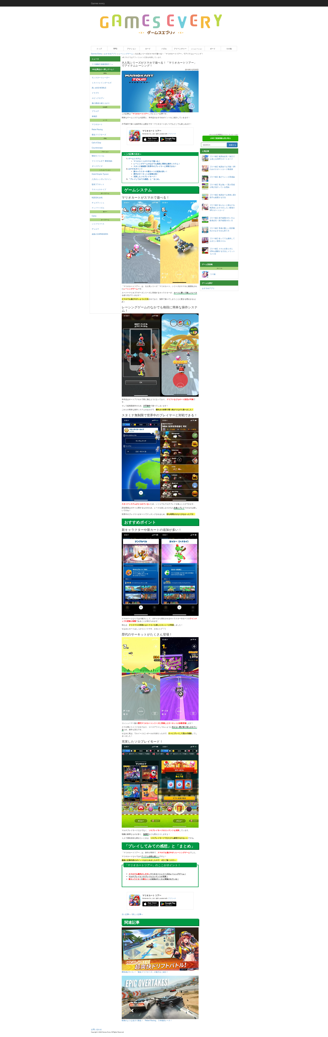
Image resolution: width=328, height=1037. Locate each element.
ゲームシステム (134, 158)
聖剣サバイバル (98, 155)
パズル (164, 48)
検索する (232, 145)
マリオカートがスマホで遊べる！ (147, 161)
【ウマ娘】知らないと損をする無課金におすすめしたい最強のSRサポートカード (222, 207)
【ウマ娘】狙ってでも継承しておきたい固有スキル (222, 239)
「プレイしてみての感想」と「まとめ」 (144, 179)
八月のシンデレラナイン (101, 179)
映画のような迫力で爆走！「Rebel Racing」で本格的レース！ (147, 1020)
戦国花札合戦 (97, 197)
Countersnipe (97, 147)
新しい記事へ (137, 914)
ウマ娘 (212, 274)
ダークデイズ (97, 166)
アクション (131, 48)
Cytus (94, 215)
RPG (115, 48)
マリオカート (97, 124)
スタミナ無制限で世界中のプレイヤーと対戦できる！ (155, 166)
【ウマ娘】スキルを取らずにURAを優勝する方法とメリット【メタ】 (222, 251)
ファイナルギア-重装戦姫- (102, 161)
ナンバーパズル (98, 207)
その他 (229, 48)
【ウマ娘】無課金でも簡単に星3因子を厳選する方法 (223, 196)
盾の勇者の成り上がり (101, 103)
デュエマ (95, 229)
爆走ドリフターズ (99, 134)
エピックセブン (98, 98)
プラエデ (95, 111)
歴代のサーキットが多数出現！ (146, 174)
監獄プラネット (98, 184)
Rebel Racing (97, 129)
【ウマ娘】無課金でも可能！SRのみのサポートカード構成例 (222, 167)
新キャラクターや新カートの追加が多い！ (151, 171)
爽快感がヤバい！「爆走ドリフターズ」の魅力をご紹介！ (145, 972)
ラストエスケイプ (99, 189)
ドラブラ (95, 93)
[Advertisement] (105, 275)
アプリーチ (172, 134)
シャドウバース (98, 223)
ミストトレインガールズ (101, 82)
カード (148, 48)
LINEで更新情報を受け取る (220, 138)
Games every (98, 3)
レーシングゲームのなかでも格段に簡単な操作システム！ (157, 163)
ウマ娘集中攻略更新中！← (102, 64)
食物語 (94, 116)
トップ (99, 48)
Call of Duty (96, 142)
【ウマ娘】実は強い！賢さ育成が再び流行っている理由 (222, 185)
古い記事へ (126, 914)
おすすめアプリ (208, 288)
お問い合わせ (96, 1029)
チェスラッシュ (98, 202)
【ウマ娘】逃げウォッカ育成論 (222, 177)
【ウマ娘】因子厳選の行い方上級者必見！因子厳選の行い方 (222, 219)
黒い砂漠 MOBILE (99, 87)
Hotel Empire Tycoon (100, 174)
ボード (212, 48)
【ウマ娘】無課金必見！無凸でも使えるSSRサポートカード (222, 157)
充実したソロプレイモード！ (145, 176)
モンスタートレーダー (101, 77)
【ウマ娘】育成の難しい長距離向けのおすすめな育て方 (222, 229)
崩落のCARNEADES (100, 234)
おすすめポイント (135, 168)
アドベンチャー (180, 48)
